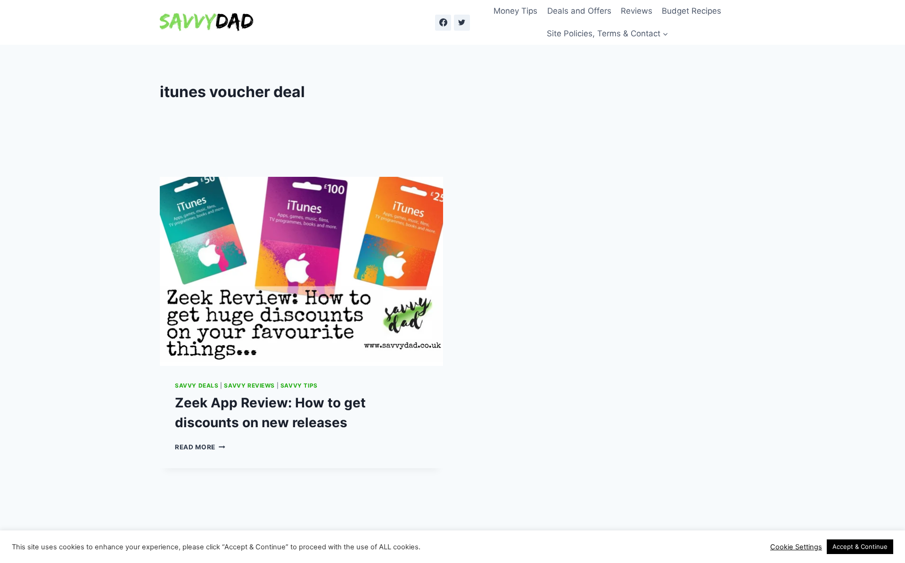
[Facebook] (443, 23)
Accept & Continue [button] (860, 546)
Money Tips (515, 11)
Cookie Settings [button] (796, 547)
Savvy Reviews (249, 385)
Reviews (636, 11)
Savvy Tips (299, 385)
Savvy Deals (197, 385)
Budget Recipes (691, 11)
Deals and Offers (579, 11)
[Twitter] (462, 23)
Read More (200, 447)
